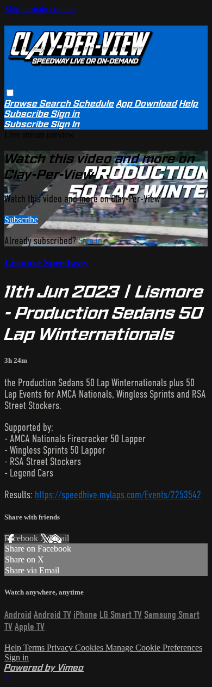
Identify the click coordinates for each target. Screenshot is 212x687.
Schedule (93, 103)
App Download (146, 103)
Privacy (61, 647)
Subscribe (21, 219)
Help (188, 103)
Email (59, 538)
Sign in (65, 114)
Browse (22, 103)
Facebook (22, 538)
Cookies (90, 647)
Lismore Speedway (46, 262)
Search (56, 103)
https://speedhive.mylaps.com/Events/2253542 (118, 494)
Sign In (65, 124)
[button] (10, 92)
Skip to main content (39, 9)
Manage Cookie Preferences (153, 647)
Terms (35, 647)
